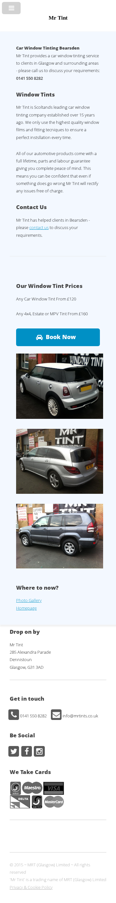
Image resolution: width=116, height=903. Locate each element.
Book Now (61, 337)
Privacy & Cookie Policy (31, 887)
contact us (39, 227)
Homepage (26, 608)
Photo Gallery (29, 600)
